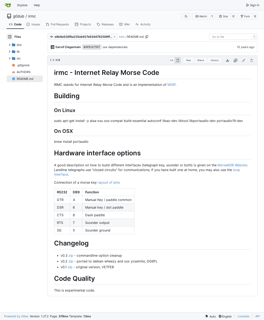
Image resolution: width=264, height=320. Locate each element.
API (257, 316)
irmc (32, 16)
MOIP (171, 85)
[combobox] (233, 37)
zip (70, 255)
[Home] (8, 5)
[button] (201, 16)
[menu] (210, 316)
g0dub (18, 16)
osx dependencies (115, 47)
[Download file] (227, 60)
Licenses (243, 316)
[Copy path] (146, 36)
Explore (22, 5)
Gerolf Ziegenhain (68, 47)
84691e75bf (92, 46)
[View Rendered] (177, 60)
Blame (200, 60)
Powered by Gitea (16, 316)
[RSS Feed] (186, 16)
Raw (188, 60)
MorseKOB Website (232, 165)
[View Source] (172, 60)
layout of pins (109, 182)
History (215, 60)
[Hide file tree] (10, 37)
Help (37, 5)
